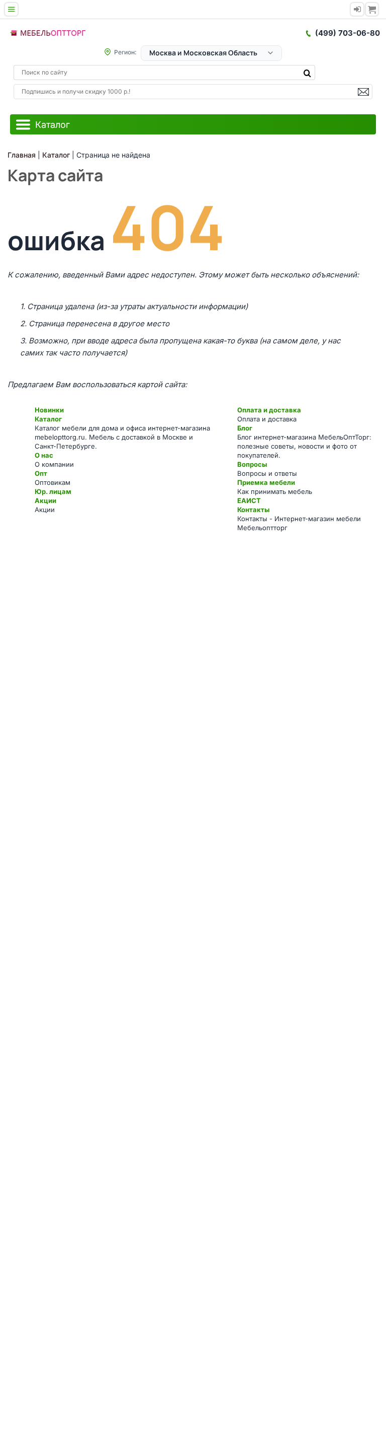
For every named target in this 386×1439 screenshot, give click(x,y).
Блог (244, 428)
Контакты (253, 510)
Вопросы (252, 464)
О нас (44, 455)
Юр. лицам (53, 491)
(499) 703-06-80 (347, 33)
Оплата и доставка (269, 410)
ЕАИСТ (249, 500)
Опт (41, 473)
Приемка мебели (266, 482)
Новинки (49, 410)
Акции (45, 500)
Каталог (48, 419)
